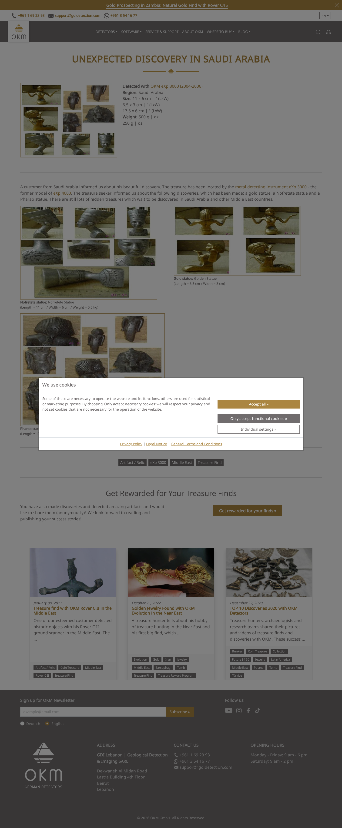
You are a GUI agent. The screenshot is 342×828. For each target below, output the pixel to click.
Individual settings (257, 429)
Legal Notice (156, 444)
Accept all (257, 404)
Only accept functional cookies (257, 418)
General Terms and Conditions (196, 444)
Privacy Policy (131, 444)
